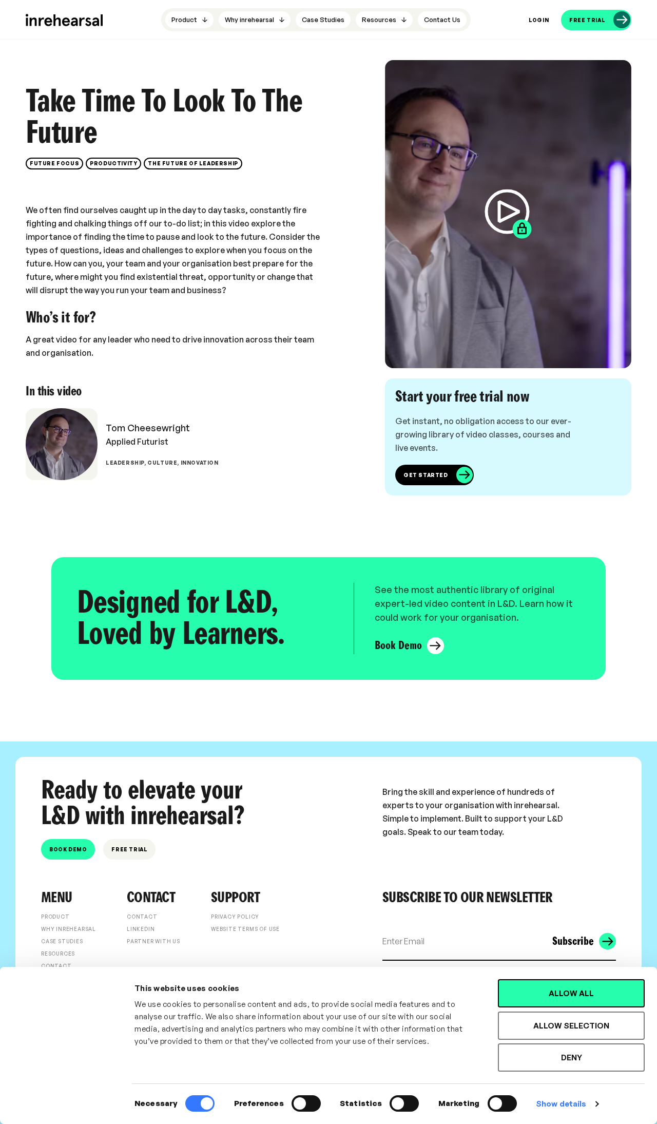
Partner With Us (153, 941)
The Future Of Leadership (193, 163)
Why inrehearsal (68, 929)
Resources (58, 953)
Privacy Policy (235, 916)
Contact (56, 966)
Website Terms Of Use (245, 929)
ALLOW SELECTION (571, 1026)
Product (55, 916)
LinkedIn (140, 929)
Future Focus (54, 163)
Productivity (113, 163)
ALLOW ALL (571, 993)
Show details (561, 1104)
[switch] (306, 1103)
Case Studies (62, 941)
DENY (571, 1057)
